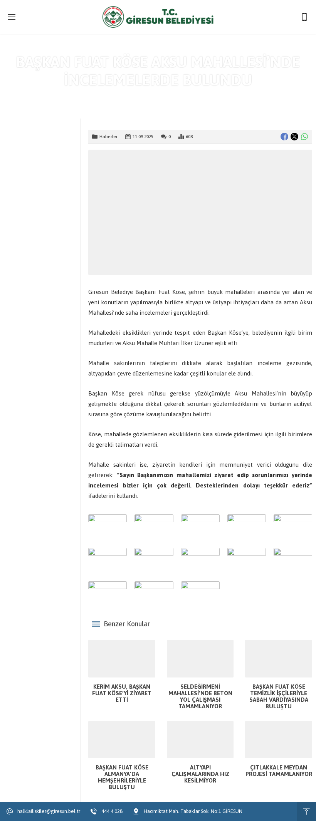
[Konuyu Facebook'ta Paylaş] (284, 136)
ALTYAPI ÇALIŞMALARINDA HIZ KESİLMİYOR (200, 774)
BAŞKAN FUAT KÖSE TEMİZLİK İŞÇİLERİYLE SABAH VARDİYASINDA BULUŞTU (278, 696)
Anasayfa (144, 96)
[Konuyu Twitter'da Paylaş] (294, 136)
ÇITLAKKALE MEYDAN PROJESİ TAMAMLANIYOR (278, 770)
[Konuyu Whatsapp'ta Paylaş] (304, 136)
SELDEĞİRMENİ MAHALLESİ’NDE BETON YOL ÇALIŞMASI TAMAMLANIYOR (200, 696)
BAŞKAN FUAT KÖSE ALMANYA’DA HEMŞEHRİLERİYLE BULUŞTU (122, 777)
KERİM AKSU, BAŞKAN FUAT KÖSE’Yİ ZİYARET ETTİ (121, 693)
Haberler (172, 96)
